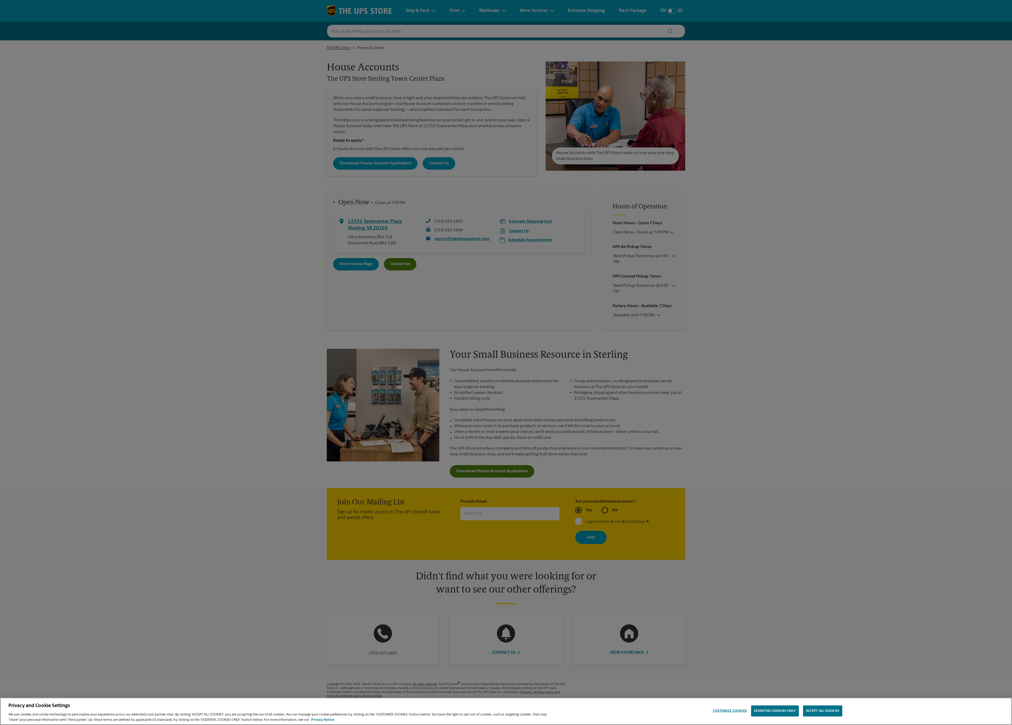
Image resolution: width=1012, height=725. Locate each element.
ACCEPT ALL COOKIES (822, 711)
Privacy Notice (322, 719)
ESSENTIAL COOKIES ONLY (775, 711)
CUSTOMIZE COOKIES (730, 711)
